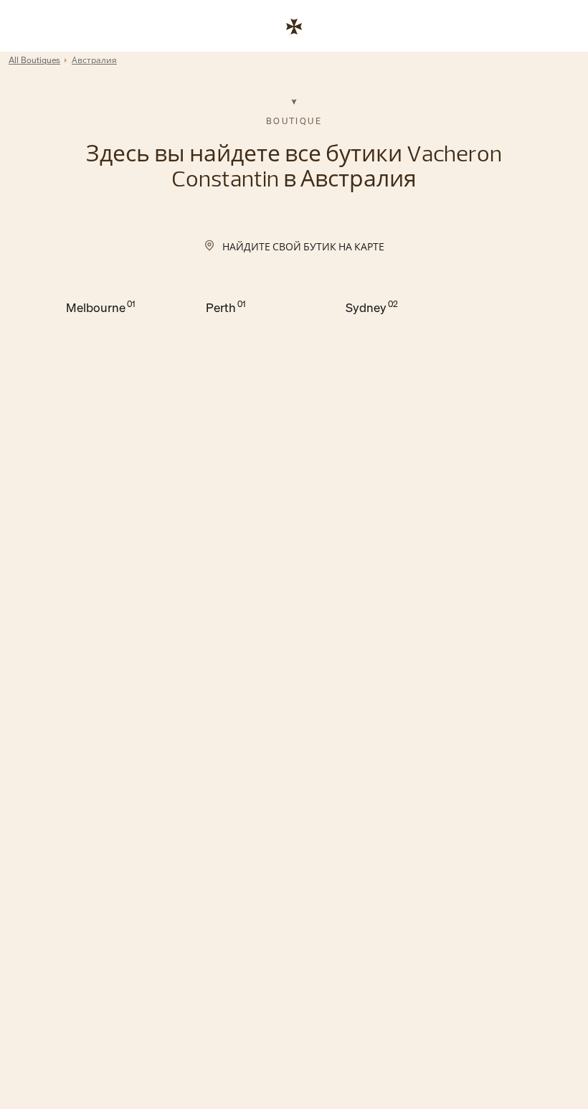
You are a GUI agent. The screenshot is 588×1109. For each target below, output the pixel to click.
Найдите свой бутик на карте (303, 246)
